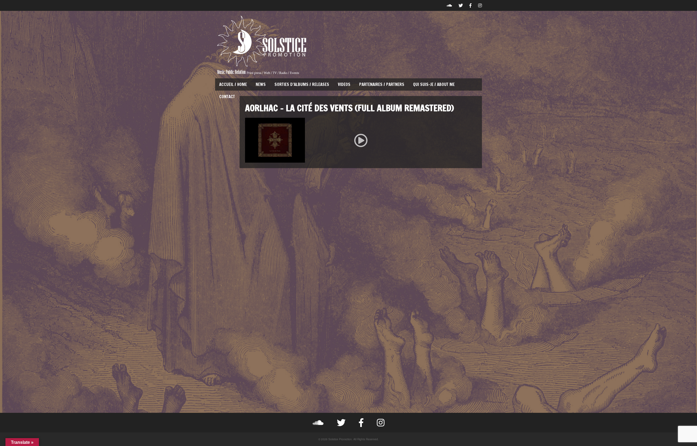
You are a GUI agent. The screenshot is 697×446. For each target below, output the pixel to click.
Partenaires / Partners (381, 84)
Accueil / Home (233, 84)
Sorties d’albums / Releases (301, 84)
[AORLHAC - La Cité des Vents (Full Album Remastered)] (360, 140)
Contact (227, 97)
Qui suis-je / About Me (434, 84)
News (261, 84)
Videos (344, 84)
